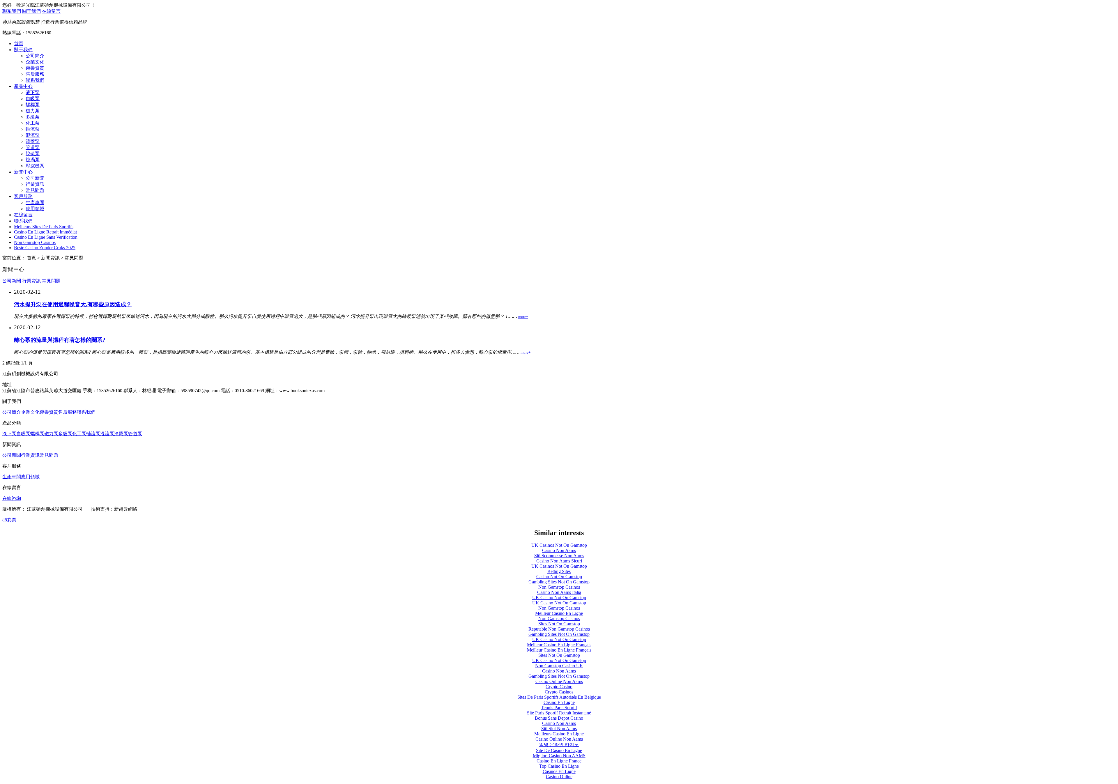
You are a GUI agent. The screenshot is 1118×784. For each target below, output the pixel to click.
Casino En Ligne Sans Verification (45, 237)
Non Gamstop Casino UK (559, 665)
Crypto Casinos (559, 691)
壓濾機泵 (35, 165)
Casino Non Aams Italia (559, 592)
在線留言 (51, 11)
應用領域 (35, 208)
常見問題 (35, 190)
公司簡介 (35, 55)
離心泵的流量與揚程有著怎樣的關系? (59, 340)
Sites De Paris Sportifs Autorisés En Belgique (559, 697)
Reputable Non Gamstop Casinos (559, 629)
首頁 (18, 43)
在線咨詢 (11, 498)
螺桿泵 (33, 104)
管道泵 (33, 147)
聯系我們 (11, 11)
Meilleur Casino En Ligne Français (559, 644)
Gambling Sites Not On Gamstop (559, 581)
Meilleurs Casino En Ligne (559, 733)
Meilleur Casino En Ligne (559, 613)
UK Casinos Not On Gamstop (559, 545)
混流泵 (33, 135)
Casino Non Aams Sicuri (559, 560)
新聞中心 (23, 171)
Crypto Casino (559, 686)
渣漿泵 (33, 141)
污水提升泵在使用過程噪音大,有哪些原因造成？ (73, 304)
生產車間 (35, 202)
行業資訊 (35, 184)
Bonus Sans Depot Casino (559, 718)
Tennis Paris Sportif (559, 707)
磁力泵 (33, 110)
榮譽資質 (35, 68)
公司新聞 (35, 178)
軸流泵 (33, 129)
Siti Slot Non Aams (559, 728)
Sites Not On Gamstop (559, 623)
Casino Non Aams (559, 550)
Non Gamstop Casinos (35, 242)
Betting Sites (559, 571)
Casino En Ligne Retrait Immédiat (45, 231)
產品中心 (23, 86)
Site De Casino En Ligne (559, 750)
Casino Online (559, 776)
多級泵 (33, 116)
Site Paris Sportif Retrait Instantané (559, 712)
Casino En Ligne (559, 702)
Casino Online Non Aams (559, 681)
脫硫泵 (33, 153)
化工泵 (33, 123)
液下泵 (33, 92)
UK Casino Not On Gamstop (559, 597)
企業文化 (35, 61)
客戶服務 (23, 196)
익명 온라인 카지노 (559, 744)
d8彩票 (9, 519)
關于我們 (31, 11)
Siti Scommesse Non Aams (559, 555)
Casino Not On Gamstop (559, 576)
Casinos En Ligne (559, 771)
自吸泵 (33, 98)
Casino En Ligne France (559, 760)
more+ (523, 316)
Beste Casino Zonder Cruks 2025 (44, 247)
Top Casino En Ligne (559, 766)
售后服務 (35, 74)
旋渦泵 (33, 159)
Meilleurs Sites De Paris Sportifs (43, 226)
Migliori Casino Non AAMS (559, 755)
